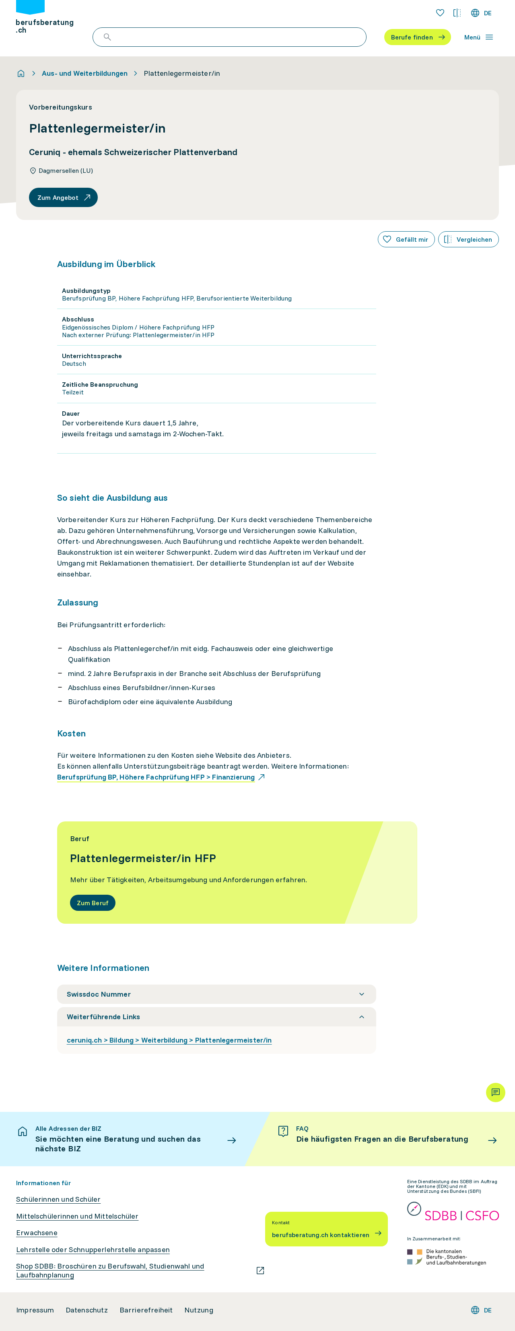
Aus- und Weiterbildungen (85, 73)
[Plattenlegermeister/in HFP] (237, 872)
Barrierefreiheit (146, 1310)
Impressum (35, 1310)
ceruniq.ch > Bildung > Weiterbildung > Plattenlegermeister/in (169, 1040)
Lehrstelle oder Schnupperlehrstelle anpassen (93, 1249)
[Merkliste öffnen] (440, 13)
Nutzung (198, 1310)
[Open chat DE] (495, 1092)
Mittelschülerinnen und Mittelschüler (77, 1216)
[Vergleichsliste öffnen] (457, 13)
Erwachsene (37, 1232)
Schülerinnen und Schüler (58, 1199)
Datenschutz (87, 1310)
